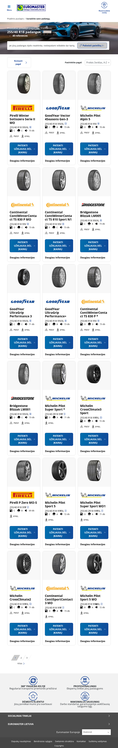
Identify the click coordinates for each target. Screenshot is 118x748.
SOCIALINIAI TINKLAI (19, 716)
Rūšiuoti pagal (18, 62)
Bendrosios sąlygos (43, 741)
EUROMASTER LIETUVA (21, 724)
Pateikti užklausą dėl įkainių (23, 149)
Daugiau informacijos (22, 160)
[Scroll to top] (110, 742)
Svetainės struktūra (64, 741)
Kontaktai (81, 741)
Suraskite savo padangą (38, 18)
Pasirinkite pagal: (73, 62)
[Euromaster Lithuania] (30, 7)
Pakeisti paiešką (92, 45)
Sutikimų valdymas (98, 741)
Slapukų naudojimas (21, 741)
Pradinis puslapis (15, 18)
